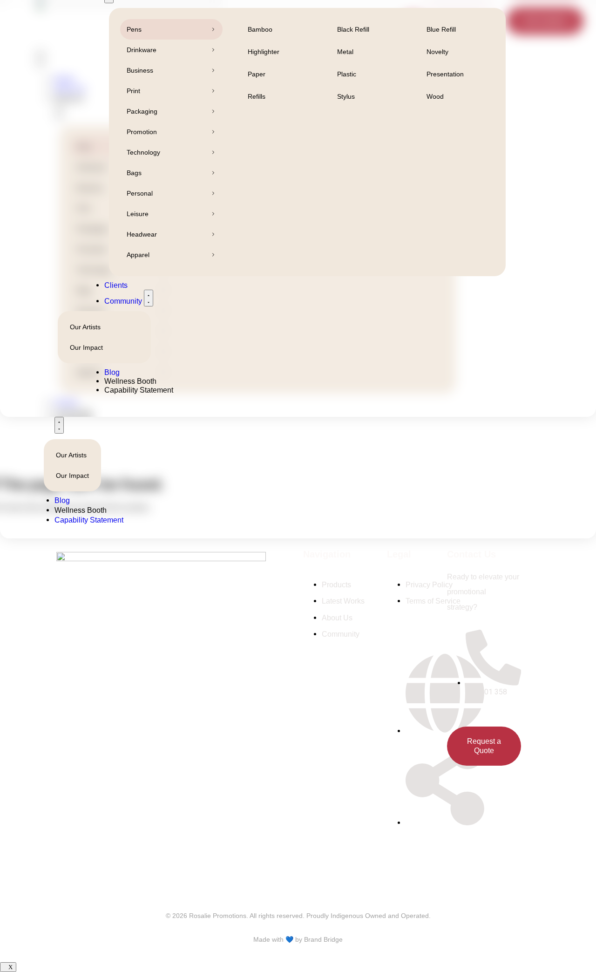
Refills (256, 96)
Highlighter (263, 51)
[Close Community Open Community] (59, 425)
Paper (256, 74)
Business (140, 70)
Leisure (138, 214)
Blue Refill (441, 29)
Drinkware (141, 50)
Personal (140, 193)
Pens (134, 29)
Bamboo (260, 29)
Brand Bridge (323, 939)
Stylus (346, 96)
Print (133, 91)
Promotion (142, 132)
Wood (435, 96)
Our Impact (72, 475)
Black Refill (353, 29)
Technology (143, 152)
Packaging (142, 111)
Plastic (346, 74)
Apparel (138, 254)
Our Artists (71, 455)
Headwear (142, 234)
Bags (134, 173)
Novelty (437, 51)
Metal (345, 51)
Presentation (445, 74)
